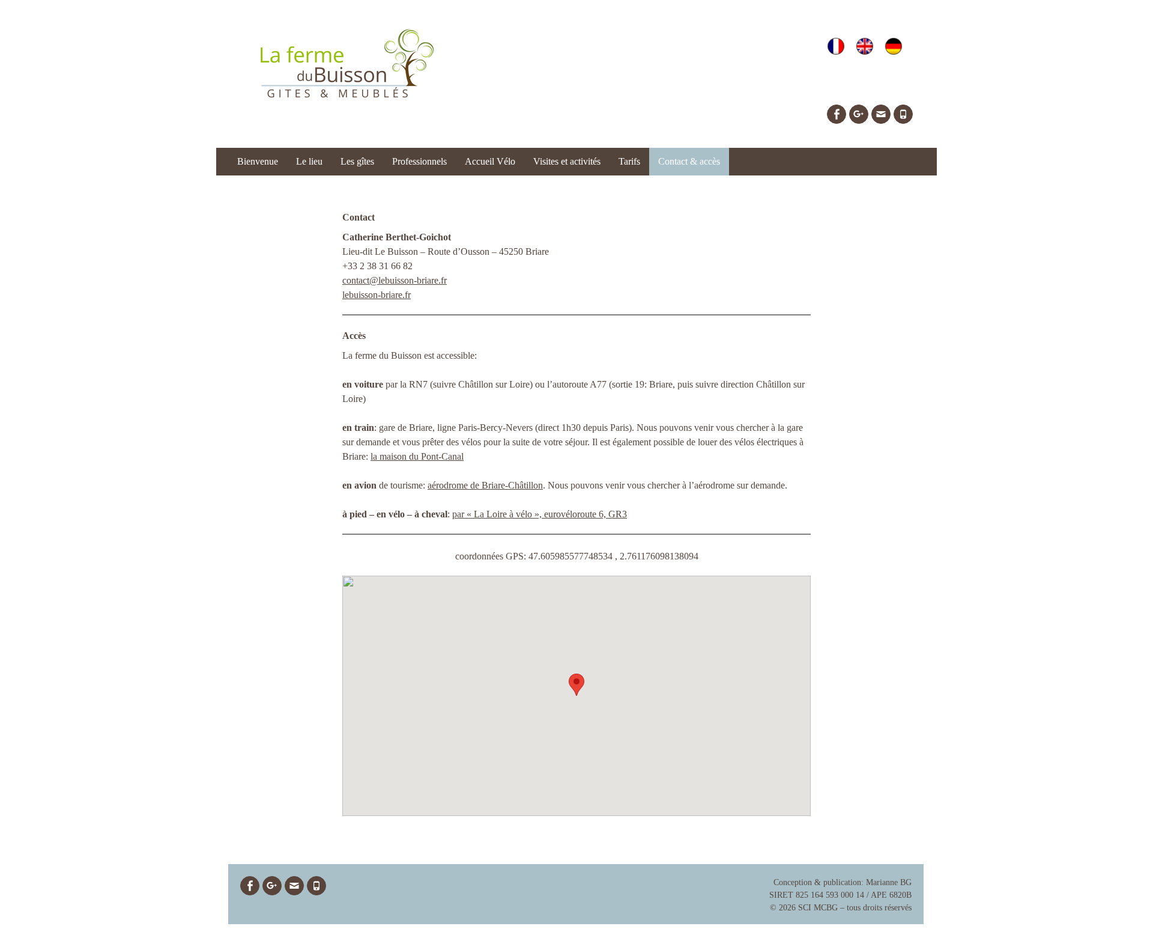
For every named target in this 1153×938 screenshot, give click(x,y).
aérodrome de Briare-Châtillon (485, 485)
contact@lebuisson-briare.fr (394, 280)
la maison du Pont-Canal (417, 456)
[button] (576, 685)
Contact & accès (689, 161)
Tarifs (629, 161)
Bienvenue (257, 161)
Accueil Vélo (490, 161)
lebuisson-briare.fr (376, 295)
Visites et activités (567, 161)
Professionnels (419, 161)
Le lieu (309, 161)
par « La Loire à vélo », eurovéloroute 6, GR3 (539, 514)
